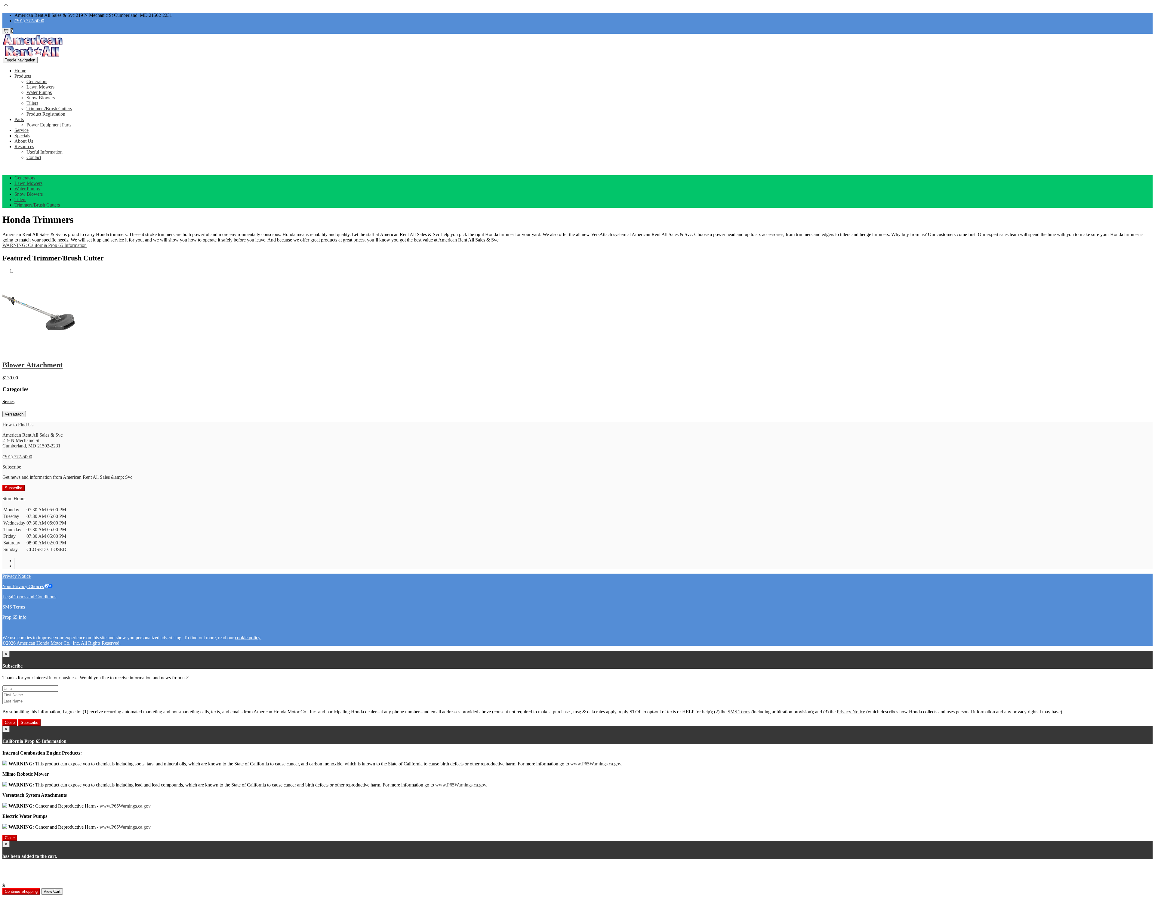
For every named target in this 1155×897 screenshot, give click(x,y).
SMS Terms (13, 606)
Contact (33, 157)
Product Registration (45, 114)
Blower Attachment (32, 365)
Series (8, 401)
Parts (19, 119)
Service (21, 130)
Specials (22, 135)
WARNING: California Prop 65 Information (44, 245)
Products (22, 76)
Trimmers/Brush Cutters (49, 108)
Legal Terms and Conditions (29, 596)
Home (20, 70)
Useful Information (44, 151)
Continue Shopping (21, 891)
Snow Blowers (40, 97)
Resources (24, 146)
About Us (23, 141)
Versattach (14, 414)
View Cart (52, 891)
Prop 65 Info (14, 617)
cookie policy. (248, 637)
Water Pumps (39, 92)
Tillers (32, 103)
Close (10, 722)
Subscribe (13, 488)
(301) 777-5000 (29, 20)
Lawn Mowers (40, 86)
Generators (36, 81)
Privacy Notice (16, 576)
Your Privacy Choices (23, 586)
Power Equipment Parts (48, 124)
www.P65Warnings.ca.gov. (596, 763)
